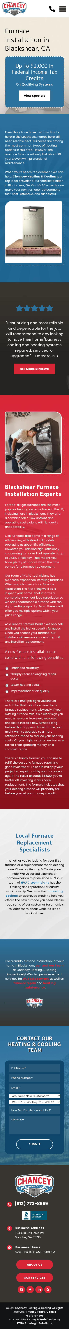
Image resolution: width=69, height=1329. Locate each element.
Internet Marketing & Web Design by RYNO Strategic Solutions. (34, 1321)
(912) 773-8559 (31, 1204)
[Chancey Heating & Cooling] (14, 8)
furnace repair (25, 983)
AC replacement (36, 979)
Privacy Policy (35, 1312)
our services (34, 1278)
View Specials (34, 96)
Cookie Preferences (41, 1313)
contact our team (49, 965)
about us (34, 1265)
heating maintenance (40, 985)
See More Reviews (34, 369)
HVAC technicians (35, 882)
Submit (34, 1144)
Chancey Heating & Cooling (34, 176)
